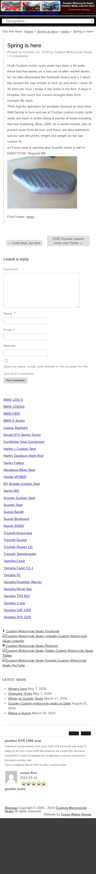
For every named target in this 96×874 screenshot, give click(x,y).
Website (9, 346)
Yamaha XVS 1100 (17, 617)
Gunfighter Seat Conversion (24, 442)
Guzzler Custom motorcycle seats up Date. (39, 703)
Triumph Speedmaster (19, 554)
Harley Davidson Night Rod (23, 455)
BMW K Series (14, 420)
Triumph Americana (17, 533)
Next (86, 733)
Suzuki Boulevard (16, 519)
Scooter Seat (13, 505)
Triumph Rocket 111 (18, 547)
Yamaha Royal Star (17, 589)
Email (8, 330)
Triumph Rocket (15, 540)
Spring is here (47, 31)
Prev (74, 733)
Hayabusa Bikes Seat (19, 470)
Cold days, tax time (24, 243)
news (65, 31)
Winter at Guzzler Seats (25, 698)
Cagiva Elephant (15, 428)
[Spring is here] (42, 207)
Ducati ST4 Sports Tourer (22, 435)
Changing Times (20, 693)
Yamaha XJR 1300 (17, 610)
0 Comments (18, 56)
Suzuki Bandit (13, 512)
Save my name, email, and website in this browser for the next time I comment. (45, 370)
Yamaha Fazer (14, 561)
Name (9, 313)
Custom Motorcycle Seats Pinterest (31, 646)
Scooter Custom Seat (19, 498)
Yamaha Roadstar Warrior (22, 582)
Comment (10, 269)
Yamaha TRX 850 (16, 596)
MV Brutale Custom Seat (21, 484)
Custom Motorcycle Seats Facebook (32, 631)
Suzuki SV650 (13, 526)
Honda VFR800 (14, 477)
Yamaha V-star (14, 603)
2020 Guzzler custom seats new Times (68, 241)
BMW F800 (11, 413)
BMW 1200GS (13, 406)
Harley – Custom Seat (19, 448)
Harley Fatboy (13, 463)
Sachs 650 (11, 490)
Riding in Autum (19, 713)
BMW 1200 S (13, 399)
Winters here (17, 689)
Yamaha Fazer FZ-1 (18, 568)
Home (28, 31)
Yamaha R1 (12, 575)
